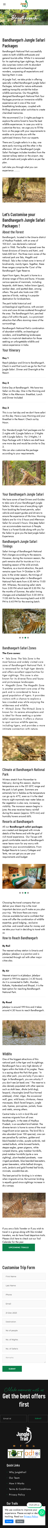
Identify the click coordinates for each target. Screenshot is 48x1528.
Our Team (14, 1478)
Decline (20, 1521)
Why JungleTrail (17, 1472)
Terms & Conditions (20, 1489)
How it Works (16, 1483)
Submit (38, 1418)
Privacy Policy (17, 1494)
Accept (9, 1521)
